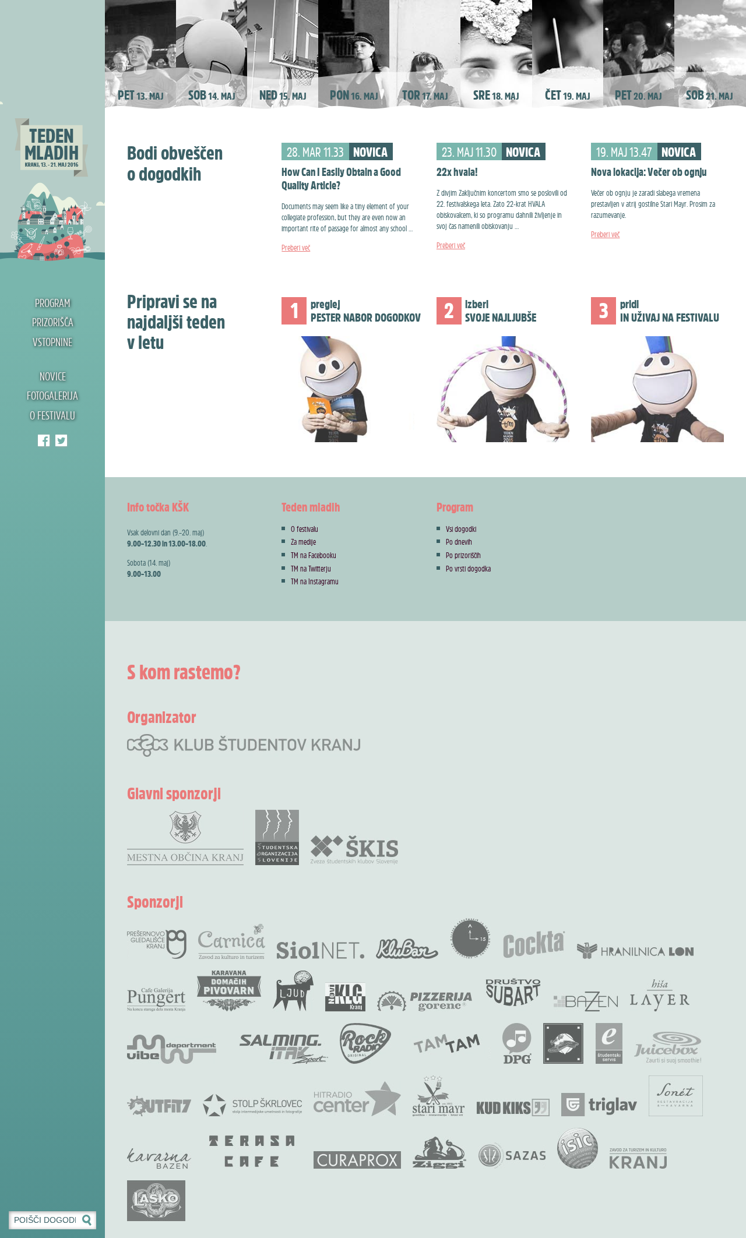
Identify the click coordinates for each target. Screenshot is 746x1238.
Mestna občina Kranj (185, 837)
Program (52, 303)
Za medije (303, 541)
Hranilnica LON (635, 951)
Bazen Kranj (586, 1001)
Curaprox (357, 1160)
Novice (53, 376)
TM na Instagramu (315, 581)
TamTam (447, 1043)
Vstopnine (52, 342)
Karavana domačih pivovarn (229, 991)
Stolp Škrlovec (252, 1104)
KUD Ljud (293, 991)
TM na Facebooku (313, 554)
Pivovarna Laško (156, 1200)
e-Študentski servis (609, 1043)
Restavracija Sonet (676, 1095)
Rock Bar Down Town (563, 1043)
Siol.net (320, 950)
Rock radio (365, 1043)
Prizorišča (52, 322)
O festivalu (52, 415)
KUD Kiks (513, 1107)
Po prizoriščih (463, 554)
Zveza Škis (354, 849)
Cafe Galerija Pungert (156, 999)
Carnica (231, 941)
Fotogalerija (52, 395)
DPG (517, 1043)
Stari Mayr (439, 1095)
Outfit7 (159, 1106)
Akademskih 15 (470, 938)
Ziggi (439, 1153)
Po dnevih (459, 541)
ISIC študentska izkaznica (577, 1148)
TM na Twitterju (311, 568)
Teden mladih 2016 (52, 131)
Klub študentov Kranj (61, 440)
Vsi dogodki (461, 528)
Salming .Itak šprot (284, 1049)
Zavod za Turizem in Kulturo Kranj (638, 1158)
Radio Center (357, 1098)
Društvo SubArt (513, 991)
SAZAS (512, 1155)
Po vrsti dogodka (468, 568)
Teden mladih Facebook (44, 440)
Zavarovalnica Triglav (599, 1104)
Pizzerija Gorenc (424, 1001)
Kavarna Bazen (159, 1158)
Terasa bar (252, 1151)
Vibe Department (171, 1049)
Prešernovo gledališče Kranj (156, 944)
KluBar (407, 949)
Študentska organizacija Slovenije (277, 837)
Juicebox (667, 1048)
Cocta (533, 944)
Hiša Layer (659, 995)
